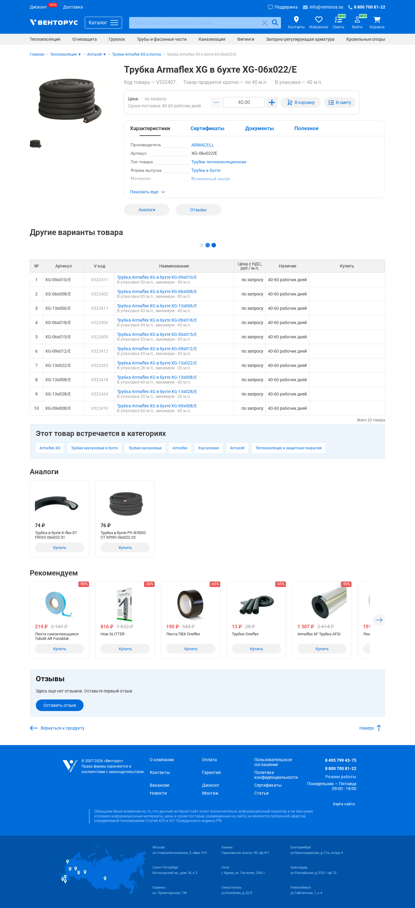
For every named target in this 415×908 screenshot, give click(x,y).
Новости (158, 793)
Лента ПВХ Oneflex (183, 634)
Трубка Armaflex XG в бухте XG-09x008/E (157, 405)
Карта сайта (344, 804)
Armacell (237, 448)
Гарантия (211, 772)
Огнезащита (84, 39)
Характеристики (150, 128)
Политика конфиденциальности (276, 775)
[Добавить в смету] (340, 102)
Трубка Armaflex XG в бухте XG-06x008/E (157, 291)
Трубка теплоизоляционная (218, 161)
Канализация (212, 39)
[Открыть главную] (70, 766)
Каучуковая (208, 448)
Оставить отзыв (59, 705)
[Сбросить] (264, 23)
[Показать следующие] (379, 620)
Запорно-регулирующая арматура (300, 39)
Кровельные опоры (365, 39)
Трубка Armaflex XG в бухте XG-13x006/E (157, 305)
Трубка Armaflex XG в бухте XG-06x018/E (157, 320)
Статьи (261, 793)
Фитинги (245, 39)
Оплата (209, 759)
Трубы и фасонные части (162, 39)
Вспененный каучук (210, 178)
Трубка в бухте (206, 170)
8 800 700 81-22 (340, 768)
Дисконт (210, 785)
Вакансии (159, 785)
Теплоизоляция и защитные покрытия (289, 448)
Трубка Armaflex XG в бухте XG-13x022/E (157, 363)
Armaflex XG (49, 448)
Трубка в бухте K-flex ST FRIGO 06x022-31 (56, 535)
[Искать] (275, 23)
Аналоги (147, 209)
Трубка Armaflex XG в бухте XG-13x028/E (157, 391)
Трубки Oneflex (245, 634)
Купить (59, 547)
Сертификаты (207, 128)
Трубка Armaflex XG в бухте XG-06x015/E (157, 334)
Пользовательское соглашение (273, 762)
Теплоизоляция (45, 39)
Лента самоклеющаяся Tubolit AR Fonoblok (56, 636)
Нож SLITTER (113, 634)
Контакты (160, 772)
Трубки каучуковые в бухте (94, 448)
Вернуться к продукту (62, 728)
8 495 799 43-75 (340, 760)
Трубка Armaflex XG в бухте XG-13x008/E (157, 377)
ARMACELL (202, 145)
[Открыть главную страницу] (54, 22)
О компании (162, 759)
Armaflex (180, 448)
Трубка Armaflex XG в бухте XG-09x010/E (157, 277)
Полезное (306, 128)
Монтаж (210, 793)
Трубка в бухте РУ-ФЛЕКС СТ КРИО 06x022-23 (123, 535)
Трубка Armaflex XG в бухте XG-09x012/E (157, 348)
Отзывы (198, 209)
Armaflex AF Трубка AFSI (319, 634)
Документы (259, 128)
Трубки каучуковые (145, 448)
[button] (254, 192)
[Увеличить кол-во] (271, 102)
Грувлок (117, 39)
